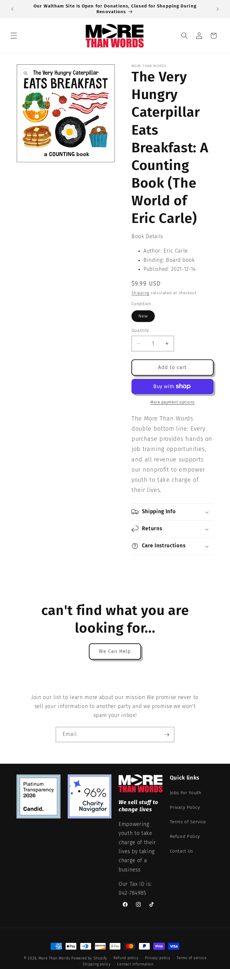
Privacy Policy (185, 807)
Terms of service (191, 958)
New (143, 316)
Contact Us (181, 851)
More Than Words (55, 958)
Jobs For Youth (186, 792)
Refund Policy (185, 836)
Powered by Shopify (89, 958)
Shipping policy (97, 964)
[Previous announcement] (12, 9)
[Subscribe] (167, 734)
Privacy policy (157, 958)
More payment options (172, 402)
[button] (14, 35)
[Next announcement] (217, 9)
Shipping (140, 293)
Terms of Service (188, 821)
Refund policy (126, 958)
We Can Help (115, 651)
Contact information (135, 964)
